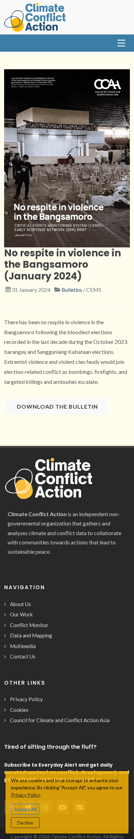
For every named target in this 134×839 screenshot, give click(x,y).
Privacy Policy (26, 699)
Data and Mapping (31, 635)
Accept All (25, 809)
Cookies (19, 710)
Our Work (21, 614)
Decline (25, 823)
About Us (20, 604)
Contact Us (22, 656)
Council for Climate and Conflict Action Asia (60, 720)
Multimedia (23, 646)
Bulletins (72, 289)
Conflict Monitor (29, 625)
